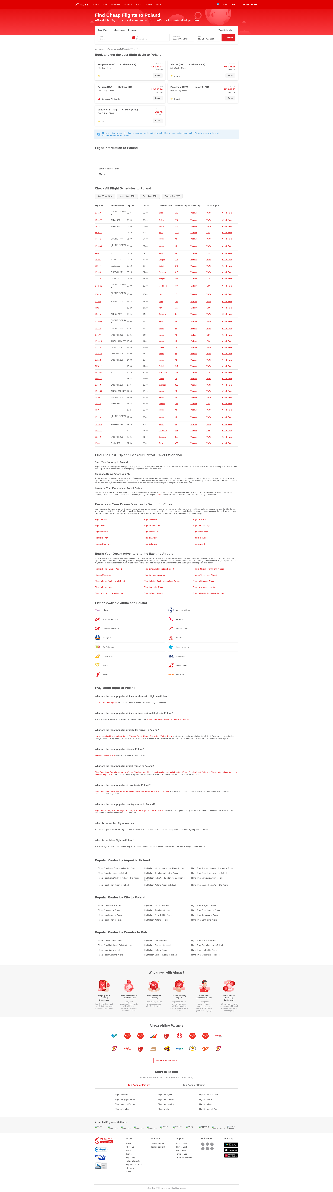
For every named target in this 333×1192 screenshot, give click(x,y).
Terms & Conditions (184, 1157)
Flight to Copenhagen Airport (205, 575)
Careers (129, 1172)
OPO (176, 233)
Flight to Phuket (205, 1100)
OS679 (98, 335)
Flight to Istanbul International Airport (208, 593)
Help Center (181, 1150)
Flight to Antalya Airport (154, 587)
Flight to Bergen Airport (104, 587)
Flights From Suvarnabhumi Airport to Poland (209, 885)
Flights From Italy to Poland (155, 940)
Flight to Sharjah (199, 520)
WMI (208, 379)
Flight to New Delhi (152, 532)
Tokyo (161, 443)
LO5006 (98, 322)
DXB (176, 266)
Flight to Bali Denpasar (208, 1095)
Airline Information (134, 1161)
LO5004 (98, 246)
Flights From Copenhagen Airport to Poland (209, 873)
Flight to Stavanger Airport (204, 581)
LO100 (98, 302)
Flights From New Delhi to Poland (158, 915)
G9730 (98, 279)
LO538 (98, 385)
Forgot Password (158, 1147)
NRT (176, 443)
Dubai (161, 266)
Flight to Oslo (100, 526)
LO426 (98, 294)
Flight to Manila (121, 1095)
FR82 (97, 308)
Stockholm (163, 286)
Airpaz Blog (130, 1157)
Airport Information (134, 1164)
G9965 (98, 404)
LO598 (98, 348)
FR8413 (98, 379)
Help (233, 4)
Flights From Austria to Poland (203, 940)
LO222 (98, 360)
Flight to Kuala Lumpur (167, 1100)
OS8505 (98, 425)
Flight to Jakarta (205, 1104)
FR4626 (98, 431)
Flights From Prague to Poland (110, 915)
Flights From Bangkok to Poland (204, 920)
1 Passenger (119, 30)
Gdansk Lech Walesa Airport (161, 736)
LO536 (98, 314)
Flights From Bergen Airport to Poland (113, 885)
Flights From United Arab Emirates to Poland (116, 945)
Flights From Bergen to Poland (110, 920)
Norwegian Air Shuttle (180, 719)
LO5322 (98, 220)
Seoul (161, 302)
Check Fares (227, 213)
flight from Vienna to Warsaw (132, 791)
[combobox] (115, 39)
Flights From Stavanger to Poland (204, 915)
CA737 (98, 226)
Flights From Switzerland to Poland (205, 955)
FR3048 (98, 233)
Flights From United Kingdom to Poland (160, 955)
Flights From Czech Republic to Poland (207, 945)
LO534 (98, 272)
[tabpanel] (166, 1099)
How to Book (181, 1147)
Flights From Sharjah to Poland (203, 906)
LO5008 (98, 391)
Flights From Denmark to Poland (157, 945)
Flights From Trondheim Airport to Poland (161, 873)
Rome (161, 308)
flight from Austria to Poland (154, 811)
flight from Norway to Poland (107, 811)
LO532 (98, 437)
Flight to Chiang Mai (166, 1104)
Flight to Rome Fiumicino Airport (108, 569)
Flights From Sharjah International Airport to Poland (212, 868)
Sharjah (162, 260)
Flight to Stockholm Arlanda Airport (109, 593)
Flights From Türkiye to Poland (110, 950)
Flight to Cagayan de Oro (125, 1100)
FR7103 (98, 372)
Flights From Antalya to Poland (156, 920)
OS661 (98, 239)
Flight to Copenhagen (201, 526)
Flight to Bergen (101, 538)
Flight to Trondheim (152, 526)
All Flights (130, 1168)
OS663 (98, 329)
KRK (208, 233)
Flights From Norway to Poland (110, 940)
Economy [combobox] (132, 30)
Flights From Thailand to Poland (204, 950)
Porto (161, 233)
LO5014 (98, 341)
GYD (176, 213)
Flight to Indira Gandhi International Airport (162, 581)
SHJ (176, 260)
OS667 (98, 397)
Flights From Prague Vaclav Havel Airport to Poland (118, 878)
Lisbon (161, 294)
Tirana (161, 348)
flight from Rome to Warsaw (107, 791)
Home (128, 1143)
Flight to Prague (101, 532)
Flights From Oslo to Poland (109, 910)
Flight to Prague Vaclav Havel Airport (110, 581)
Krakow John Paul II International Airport (112, 736)
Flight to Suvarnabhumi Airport (205, 587)
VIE (176, 239)
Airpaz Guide (181, 1143)
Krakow (193, 233)
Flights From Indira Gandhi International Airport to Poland (164, 879)
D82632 (98, 286)
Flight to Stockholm (103, 544)
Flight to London (150, 544)
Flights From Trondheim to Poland (158, 910)
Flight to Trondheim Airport (155, 575)
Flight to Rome (101, 520)
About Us (130, 1147)
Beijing (161, 220)
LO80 (97, 443)
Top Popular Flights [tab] (139, 1085)
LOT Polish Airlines (102, 703)
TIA (176, 348)
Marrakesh (163, 372)
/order (160, 495)
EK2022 (98, 366)
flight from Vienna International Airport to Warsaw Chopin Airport (174, 772)
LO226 (98, 417)
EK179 (98, 266)
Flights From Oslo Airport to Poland (112, 873)
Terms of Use (181, 1154)
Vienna (161, 239)
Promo (129, 1154)
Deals (128, 1150)
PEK (176, 220)
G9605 (98, 260)
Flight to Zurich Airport (153, 593)
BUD (176, 272)
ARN (176, 286)
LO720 (98, 213)
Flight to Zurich (199, 544)
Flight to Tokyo (164, 1109)
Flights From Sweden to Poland (110, 955)
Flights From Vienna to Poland (156, 906)
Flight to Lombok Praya (208, 1109)
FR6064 (98, 410)
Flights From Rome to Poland (109, 906)
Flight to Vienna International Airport (159, 569)
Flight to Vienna (150, 520)
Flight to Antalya (150, 538)
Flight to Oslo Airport (103, 575)
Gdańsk (113, 755)
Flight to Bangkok (200, 538)
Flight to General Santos (125, 1104)
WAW (208, 213)
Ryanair (114, 703)
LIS (176, 294)
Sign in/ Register (157, 1143)
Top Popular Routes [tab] (194, 1085)
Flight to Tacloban (122, 1109)
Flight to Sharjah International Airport (208, 569)
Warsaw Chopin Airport (139, 736)
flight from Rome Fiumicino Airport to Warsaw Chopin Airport (120, 772)
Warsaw (193, 213)
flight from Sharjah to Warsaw (157, 791)
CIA (176, 308)
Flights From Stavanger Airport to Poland (208, 878)
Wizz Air (150, 719)
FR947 (98, 254)
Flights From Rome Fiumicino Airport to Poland (117, 868)
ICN (176, 302)
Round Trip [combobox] (103, 30)
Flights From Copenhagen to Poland (205, 910)
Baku (161, 213)
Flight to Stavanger (200, 532)
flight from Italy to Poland (130, 811)
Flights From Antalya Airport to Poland (160, 885)
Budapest (162, 272)
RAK (176, 372)
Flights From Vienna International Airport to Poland (165, 868)
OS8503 (98, 354)
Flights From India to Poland (155, 950)
